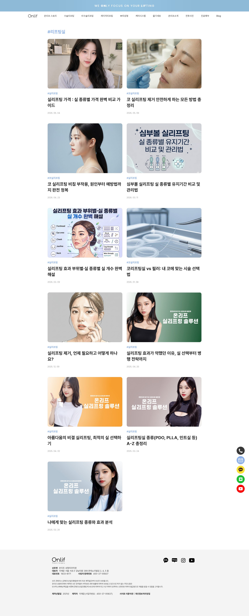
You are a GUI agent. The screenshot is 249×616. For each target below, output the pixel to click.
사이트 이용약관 (126, 594)
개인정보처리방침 (142, 594)
